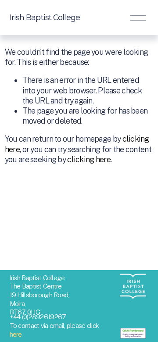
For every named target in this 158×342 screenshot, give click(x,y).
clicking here (89, 159)
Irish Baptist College (45, 17)
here (16, 334)
